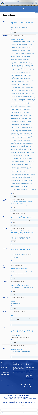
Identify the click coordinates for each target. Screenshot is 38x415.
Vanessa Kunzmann (21, 133)
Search (32, 3)
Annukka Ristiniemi (20, 62)
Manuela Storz (21, 170)
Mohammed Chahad (22, 90)
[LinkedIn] (25, 386)
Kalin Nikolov (20, 149)
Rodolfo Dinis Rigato (21, 96)
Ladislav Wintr (13, 183)
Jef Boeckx (20, 78)
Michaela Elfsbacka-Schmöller (24, 99)
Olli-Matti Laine (20, 134)
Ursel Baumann (20, 74)
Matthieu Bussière (25, 41)
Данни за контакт (5, 372)
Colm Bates (22, 72)
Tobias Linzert (22, 139)
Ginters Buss (20, 84)
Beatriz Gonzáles (21, 108)
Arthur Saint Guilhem (21, 238)
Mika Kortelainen (22, 131)
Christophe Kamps (14, 41)
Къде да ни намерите (5, 374)
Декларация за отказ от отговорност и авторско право (18, 368)
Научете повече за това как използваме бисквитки (29, 406)
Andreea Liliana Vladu (22, 65)
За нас (2, 365)
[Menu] (36, 3)
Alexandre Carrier (14, 53)
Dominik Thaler (22, 173)
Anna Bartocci (13, 72)
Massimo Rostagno (14, 235)
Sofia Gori (21, 109)
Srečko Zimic (23, 183)
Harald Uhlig (20, 273)
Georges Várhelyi (22, 176)
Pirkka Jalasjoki (21, 121)
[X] (22, 386)
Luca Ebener (13, 186)
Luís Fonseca (14, 102)
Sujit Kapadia (21, 44)
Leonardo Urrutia (21, 27)
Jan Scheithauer (20, 164)
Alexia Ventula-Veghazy (22, 177)
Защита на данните (30, 367)
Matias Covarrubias (21, 93)
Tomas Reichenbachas (23, 161)
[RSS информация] (36, 386)
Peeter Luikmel (20, 140)
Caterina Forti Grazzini (24, 102)
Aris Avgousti (29, 69)
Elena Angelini (21, 68)
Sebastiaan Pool (21, 158)
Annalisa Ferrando (28, 100)
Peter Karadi (21, 124)
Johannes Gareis (23, 103)
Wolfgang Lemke (21, 237)
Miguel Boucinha (21, 81)
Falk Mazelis (20, 59)
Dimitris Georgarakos (20, 105)
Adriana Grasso (19, 56)
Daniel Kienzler (23, 127)
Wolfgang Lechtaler (21, 136)
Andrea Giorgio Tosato (22, 174)
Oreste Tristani (21, 43)
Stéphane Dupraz (24, 97)
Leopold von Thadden (24, 180)
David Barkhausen (27, 71)
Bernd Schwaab (21, 167)
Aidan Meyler (22, 146)
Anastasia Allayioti (21, 66)
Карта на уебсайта (5, 380)
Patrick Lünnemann (22, 142)
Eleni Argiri (20, 69)
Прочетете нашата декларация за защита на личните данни (11, 406)
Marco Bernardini (21, 75)
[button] (36, 1)
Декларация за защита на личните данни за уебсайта (31, 370)
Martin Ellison (24, 205)
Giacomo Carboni (14, 205)
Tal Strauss (29, 189)
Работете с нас (4, 367)
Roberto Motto (22, 47)
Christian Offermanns (22, 152)
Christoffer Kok (13, 335)
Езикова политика (29, 378)
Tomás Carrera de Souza (22, 87)
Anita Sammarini (20, 189)
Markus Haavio (20, 112)
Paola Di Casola (24, 53)
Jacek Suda (20, 171)
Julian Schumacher (22, 165)
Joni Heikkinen (20, 115)
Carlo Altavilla (24, 235)
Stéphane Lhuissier (21, 137)
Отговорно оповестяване (18, 372)
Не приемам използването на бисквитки (19, 412)
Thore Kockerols (22, 130)
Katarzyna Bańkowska (15, 71)
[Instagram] (27, 386)
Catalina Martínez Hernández (24, 143)
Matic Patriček (21, 155)
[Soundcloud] (33, 386)
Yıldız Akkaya (20, 50)
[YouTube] (30, 386)
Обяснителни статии (5, 369)
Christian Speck (21, 168)
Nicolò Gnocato (21, 106)
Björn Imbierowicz (21, 118)
